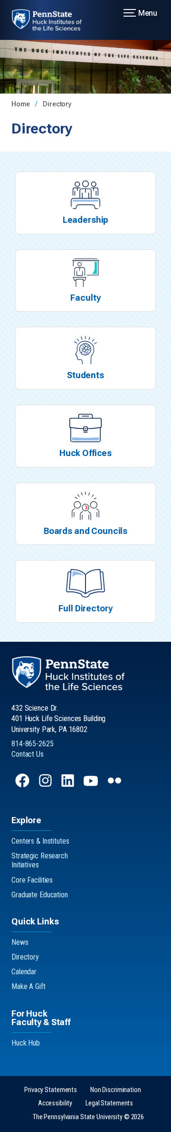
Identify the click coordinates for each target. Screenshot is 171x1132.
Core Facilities (32, 880)
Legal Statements (109, 1103)
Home (21, 104)
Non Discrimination (115, 1090)
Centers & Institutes (40, 841)
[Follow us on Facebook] (23, 785)
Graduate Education (39, 894)
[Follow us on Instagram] (46, 785)
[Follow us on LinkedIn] (68, 785)
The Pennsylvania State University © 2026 (88, 1117)
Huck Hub (25, 1042)
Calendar (24, 971)
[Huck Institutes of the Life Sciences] (52, 20)
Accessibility (55, 1103)
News (19, 942)
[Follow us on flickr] (115, 785)
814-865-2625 (32, 743)
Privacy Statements (50, 1090)
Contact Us (27, 754)
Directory (57, 104)
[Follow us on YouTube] (92, 785)
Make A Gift (28, 986)
